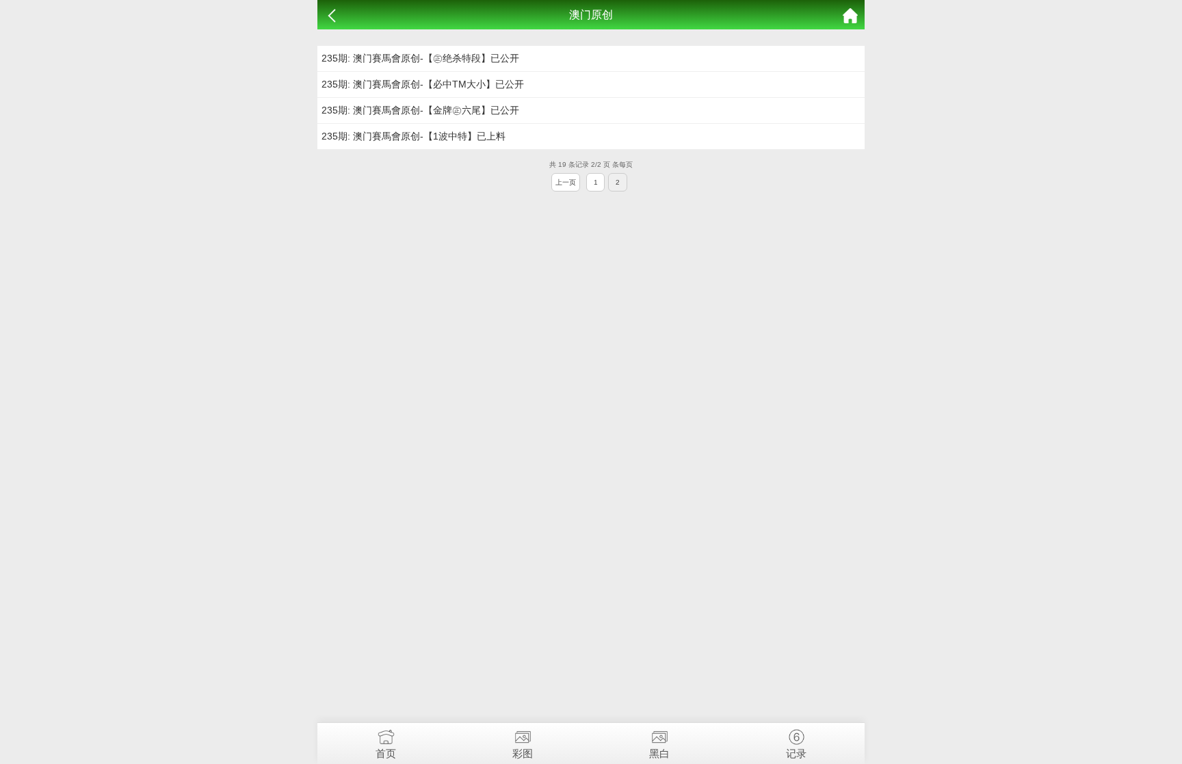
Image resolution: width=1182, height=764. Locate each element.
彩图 (522, 753)
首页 (386, 753)
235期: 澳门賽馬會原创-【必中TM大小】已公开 (422, 84)
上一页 (565, 182)
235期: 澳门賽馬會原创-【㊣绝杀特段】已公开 (420, 58)
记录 (796, 753)
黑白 (659, 753)
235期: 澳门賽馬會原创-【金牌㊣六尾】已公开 (420, 110)
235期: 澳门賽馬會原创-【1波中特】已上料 (413, 136)
